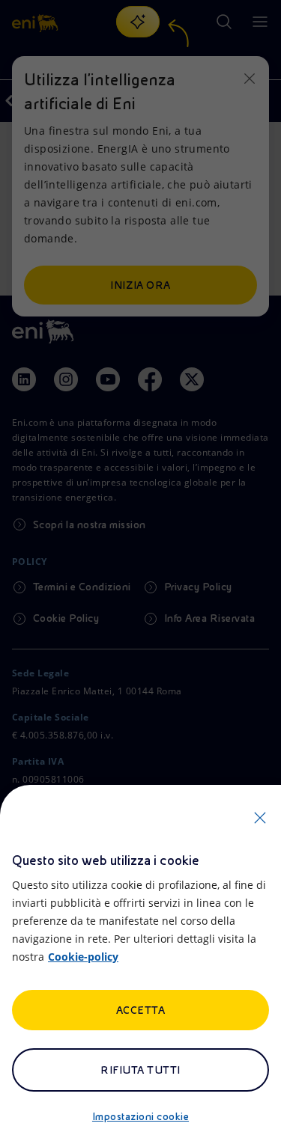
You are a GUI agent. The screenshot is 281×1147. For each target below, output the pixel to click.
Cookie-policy (83, 956)
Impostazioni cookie (140, 1116)
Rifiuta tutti (140, 1070)
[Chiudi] (260, 818)
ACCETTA (140, 1010)
